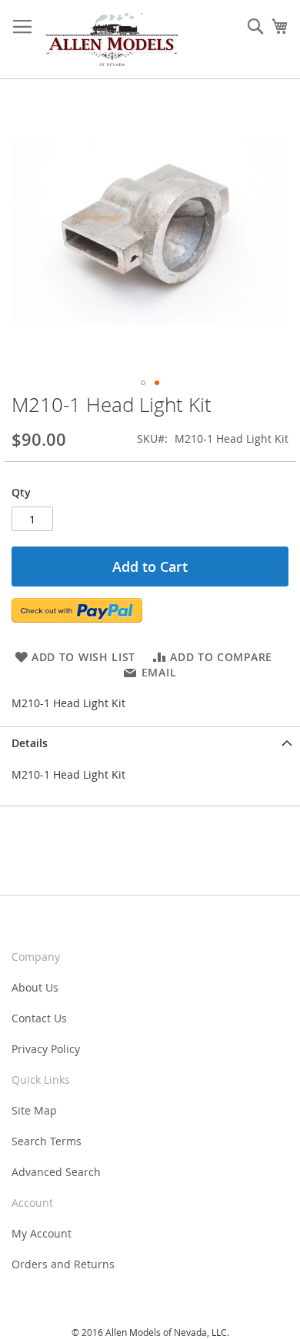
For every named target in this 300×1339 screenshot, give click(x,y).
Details (30, 743)
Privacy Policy (46, 1049)
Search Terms (47, 1141)
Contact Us (39, 1018)
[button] (143, 382)
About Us (35, 987)
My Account (42, 1233)
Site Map (34, 1110)
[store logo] (111, 39)
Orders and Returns (63, 1264)
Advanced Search (56, 1172)
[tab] (150, 742)
